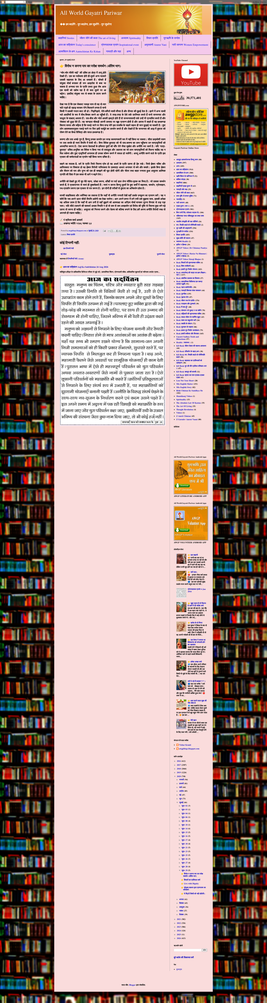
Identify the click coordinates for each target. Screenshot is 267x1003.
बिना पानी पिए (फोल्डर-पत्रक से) (187, 212)
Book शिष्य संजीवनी (183, 265)
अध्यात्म (179, 162)
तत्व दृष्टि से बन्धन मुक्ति (184, 195)
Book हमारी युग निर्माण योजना (186, 269)
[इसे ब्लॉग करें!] (111, 231)
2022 (179, 923)
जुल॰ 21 (185, 847)
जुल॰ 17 (185, 839)
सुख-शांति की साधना (183, 238)
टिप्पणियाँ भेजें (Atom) (76, 258)
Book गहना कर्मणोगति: (184, 287)
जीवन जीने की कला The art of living (98, 38)
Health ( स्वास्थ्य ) (183, 342)
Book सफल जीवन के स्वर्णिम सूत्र (188, 316)
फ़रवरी (181, 783)
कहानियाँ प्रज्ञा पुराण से (184, 185)
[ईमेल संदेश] (104, 230)
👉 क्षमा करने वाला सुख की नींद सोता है (197, 701)
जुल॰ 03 (185, 809)
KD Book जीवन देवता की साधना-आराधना (191, 345)
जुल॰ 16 (185, 836)
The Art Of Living (184, 406)
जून (180, 798)
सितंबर (181, 903)
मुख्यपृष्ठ (112, 254)
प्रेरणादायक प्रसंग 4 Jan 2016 (197, 590)
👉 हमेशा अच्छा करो (195, 661)
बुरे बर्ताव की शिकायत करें (184, 957)
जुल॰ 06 (185, 817)
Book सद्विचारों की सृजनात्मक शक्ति (188, 313)
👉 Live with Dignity (190, 883)
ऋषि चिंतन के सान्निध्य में (185, 176)
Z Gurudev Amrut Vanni (186, 419)
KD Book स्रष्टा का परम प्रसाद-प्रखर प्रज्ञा (190, 376)
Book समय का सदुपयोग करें (186, 320)
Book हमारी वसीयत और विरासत (187, 333)
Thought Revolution (184, 409)
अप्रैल (181, 790)
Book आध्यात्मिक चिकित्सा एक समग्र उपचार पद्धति (189, 282)
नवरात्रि (179, 199)
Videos (179, 412)
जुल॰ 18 (185, 843)
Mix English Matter (184, 383)
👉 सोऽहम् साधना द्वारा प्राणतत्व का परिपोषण (193, 888)
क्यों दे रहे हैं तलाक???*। (197, 681)
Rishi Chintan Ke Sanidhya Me (189, 390)
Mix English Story (184, 387)
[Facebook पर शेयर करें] (117, 231)
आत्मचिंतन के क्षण (182, 172)
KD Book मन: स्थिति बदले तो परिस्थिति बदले (190, 355)
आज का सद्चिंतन (182, 169)
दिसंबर (181, 914)
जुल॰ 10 (185, 824)
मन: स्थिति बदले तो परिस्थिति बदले (188, 224)
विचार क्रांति (152, 38)
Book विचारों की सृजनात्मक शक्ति (188, 262)
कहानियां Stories (66, 38)
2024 (179, 930)
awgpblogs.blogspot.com (189, 749)
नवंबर (181, 910)
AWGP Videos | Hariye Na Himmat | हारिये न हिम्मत (191, 254)
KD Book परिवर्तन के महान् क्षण (187, 351)
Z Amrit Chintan (183, 416)
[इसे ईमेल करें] (109, 231)
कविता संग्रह (180, 179)
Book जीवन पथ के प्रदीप (185, 300)
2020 (179, 776)
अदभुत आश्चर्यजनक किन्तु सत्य (187, 159)
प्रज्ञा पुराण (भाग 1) (183, 205)
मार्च (180, 787)
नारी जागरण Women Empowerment (190, 44)
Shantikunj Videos (184, 396)
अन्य (129, 51)
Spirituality (181, 399)
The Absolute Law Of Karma (188, 402)
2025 (179, 934)
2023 (179, 926)
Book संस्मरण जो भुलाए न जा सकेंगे (188, 310)
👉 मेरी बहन (192, 720)
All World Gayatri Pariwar (91, 12)
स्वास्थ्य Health (182, 241)
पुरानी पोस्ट (161, 254)
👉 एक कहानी (193, 554)
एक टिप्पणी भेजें (68, 248)
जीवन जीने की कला (183, 192)
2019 (179, 772)
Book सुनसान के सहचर (184, 326)
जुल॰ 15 (185, 832)
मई (180, 794)
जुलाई (181, 802)
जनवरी (182, 779)
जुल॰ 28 (185, 866)
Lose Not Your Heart (185, 380)
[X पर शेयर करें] (114, 231)
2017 (179, 764)
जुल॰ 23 (185, 851)
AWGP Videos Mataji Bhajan (188, 259)
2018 (179, 768)
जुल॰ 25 (185, 855)
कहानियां (179, 182)
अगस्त (181, 899)
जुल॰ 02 (185, 805)
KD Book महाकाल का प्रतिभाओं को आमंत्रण (189, 361)
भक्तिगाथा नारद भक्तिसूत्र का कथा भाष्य (190, 215)
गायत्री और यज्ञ (113, 51)
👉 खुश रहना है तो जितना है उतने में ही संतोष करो (197, 604)
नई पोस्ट (63, 254)
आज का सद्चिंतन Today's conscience (77, 44)
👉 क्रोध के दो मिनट (195, 622)
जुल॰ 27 (185, 862)
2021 (179, 919)
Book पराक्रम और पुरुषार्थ (185, 303)
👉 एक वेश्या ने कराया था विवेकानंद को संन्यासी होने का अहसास (196, 642)
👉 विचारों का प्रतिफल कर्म (190, 879)
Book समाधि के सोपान (184, 323)
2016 (179, 761)
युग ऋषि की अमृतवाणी (184, 227)
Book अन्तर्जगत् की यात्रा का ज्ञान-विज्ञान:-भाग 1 (191, 273)
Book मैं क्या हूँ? (182, 306)
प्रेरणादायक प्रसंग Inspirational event (120, 44)
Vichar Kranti (185, 745)
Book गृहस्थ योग (182, 297)
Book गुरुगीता (181, 293)
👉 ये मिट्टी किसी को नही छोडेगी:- (193, 893)
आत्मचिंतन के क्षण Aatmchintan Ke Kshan (79, 51)
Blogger (132, 984)
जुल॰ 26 (185, 858)
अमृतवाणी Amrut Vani (155, 44)
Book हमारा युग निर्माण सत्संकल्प (187, 330)
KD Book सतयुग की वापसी (186, 371)
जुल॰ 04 (185, 813)
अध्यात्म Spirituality (131, 38)
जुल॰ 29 (185, 870)
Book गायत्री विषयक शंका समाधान (188, 290)
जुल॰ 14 (185, 828)
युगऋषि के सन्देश (172, 38)
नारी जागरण (180, 202)
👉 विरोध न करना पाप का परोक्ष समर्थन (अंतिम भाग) (192, 874)
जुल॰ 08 (185, 820)
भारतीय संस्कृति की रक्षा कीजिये (187, 221)
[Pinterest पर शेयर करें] (119, 231)
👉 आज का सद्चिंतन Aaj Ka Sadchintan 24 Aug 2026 (84, 267)
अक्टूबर (182, 906)
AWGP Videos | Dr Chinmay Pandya (191, 247)
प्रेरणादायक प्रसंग (182, 209)
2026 (179, 938)
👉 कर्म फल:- (193, 571)
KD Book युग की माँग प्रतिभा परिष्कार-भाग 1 (191, 367)
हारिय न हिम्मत (181, 244)
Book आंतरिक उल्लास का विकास (187, 278)
